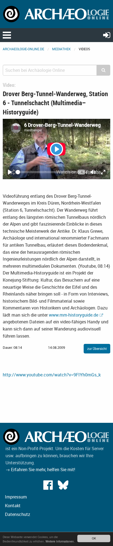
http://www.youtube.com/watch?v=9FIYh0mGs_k (52, 375)
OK (94, 538)
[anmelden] (106, 35)
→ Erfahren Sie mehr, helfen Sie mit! (40, 470)
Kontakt (13, 506)
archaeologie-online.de (23, 49)
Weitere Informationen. (60, 541)
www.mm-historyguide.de (73, 315)
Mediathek (61, 49)
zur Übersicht (97, 348)
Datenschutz (17, 514)
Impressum (16, 497)
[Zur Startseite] (56, 14)
